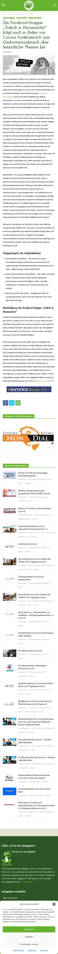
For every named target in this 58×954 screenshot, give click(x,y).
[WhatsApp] (18, 403)
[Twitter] (11, 403)
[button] (54, 904)
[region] (29, 389)
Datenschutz (32, 950)
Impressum (44, 950)
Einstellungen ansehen (29, 944)
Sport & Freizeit (28, 14)
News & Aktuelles (14, 14)
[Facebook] (5, 403)
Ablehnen (29, 936)
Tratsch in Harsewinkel (44, 381)
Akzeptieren (29, 929)
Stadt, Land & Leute (35, 18)
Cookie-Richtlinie (18, 950)
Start (4, 14)
